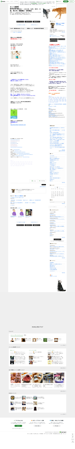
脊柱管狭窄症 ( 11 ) (53, 164)
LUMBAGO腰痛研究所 (53, 269)
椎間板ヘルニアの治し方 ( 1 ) (54, 172)
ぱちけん (51, 235)
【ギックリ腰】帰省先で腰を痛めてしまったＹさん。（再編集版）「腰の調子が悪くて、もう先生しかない (57, 134)
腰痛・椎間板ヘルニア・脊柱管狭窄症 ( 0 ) (56, 168)
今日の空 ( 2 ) (52, 161)
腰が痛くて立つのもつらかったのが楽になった (57, 65)
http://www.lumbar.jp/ (16, 149)
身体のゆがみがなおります (54, 60)
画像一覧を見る (62, 150)
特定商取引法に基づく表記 (58, 433)
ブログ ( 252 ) (52, 155)
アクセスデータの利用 (48, 433)
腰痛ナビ (50, 108)
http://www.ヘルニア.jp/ (18, 150)
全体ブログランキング (53, 35)
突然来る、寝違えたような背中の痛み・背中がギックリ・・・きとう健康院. (57, 140)
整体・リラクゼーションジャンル (54, 36)
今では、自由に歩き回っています (55, 55)
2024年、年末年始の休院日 (54, 132)
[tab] (17, 335)
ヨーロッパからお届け (33, 350)
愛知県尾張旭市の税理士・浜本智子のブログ (57, 256)
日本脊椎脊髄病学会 (52, 114)
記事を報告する (43, 186)
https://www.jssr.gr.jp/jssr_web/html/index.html (22, 153)
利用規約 (41, 433)
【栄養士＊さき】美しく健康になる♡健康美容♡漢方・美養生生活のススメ (57, 226)
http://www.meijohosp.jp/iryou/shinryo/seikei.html (26, 154)
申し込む (56, 425)
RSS (51, 275)
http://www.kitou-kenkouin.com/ (18, 124)
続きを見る (63, 32)
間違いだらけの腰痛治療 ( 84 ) (54, 158)
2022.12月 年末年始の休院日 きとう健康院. (57, 143)
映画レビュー (12, 350)
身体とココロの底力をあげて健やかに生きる (57, 246)
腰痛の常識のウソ (52, 265)
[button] (72, 441)
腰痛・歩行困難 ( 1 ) (53, 169)
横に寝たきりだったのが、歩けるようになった (57, 56)
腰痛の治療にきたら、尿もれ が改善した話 (56, 50)
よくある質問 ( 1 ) (52, 165)
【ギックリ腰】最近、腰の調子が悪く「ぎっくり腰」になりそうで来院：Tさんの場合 (57, 138)
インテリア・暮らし (51, 350)
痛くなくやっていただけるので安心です (56, 59)
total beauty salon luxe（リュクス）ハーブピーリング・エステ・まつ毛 (57, 251)
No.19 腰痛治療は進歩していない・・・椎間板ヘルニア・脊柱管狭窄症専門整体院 (27, 28)
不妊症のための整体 (53, 268)
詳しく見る (37, 425)
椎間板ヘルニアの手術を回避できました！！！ (57, 58)
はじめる (18, 425)
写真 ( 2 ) (51, 176)
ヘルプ (65, 433)
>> (59, 187)
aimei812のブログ (53, 214)
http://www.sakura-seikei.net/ (19, 155)
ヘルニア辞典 (51, 110)
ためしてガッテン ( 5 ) (53, 157)
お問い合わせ (36, 433)
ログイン (71, 1)
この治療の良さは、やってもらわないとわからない (58, 57)
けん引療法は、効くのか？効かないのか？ (17, 197)
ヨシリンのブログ (52, 221)
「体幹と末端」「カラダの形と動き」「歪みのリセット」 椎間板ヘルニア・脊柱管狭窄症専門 (26, 200)
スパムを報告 (30, 433)
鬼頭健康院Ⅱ (52, 262)
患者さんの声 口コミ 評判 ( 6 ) (55, 166)
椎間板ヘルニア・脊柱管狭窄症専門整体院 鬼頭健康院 (57, 104)
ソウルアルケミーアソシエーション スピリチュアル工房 (57, 219)
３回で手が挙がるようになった (55, 61)
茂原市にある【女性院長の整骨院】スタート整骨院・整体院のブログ (57, 216)
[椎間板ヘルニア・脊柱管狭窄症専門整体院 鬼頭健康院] (49, 105)
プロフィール (58, 25)
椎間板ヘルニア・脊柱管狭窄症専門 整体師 (60, 24)
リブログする (42, 180)
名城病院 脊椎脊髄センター (53, 116)
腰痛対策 (50, 112)
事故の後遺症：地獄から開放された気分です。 (57, 62)
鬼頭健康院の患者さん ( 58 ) (54, 159)
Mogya (51, 233)
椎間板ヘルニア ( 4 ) (53, 162)
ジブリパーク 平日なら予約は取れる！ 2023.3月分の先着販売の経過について (56, 145)
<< (55, 187)
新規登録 (65, 1)
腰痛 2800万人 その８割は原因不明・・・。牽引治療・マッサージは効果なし (23, 202)
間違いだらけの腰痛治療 (17, 32)
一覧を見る (63, 149)
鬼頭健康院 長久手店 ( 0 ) (54, 173)
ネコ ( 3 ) (51, 175)
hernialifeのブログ (53, 223)
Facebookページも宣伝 (52, 106)
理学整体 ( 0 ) (52, 179)
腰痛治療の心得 (52, 266)
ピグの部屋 (62, 25)
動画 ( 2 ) (51, 180)
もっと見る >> (13, 205)
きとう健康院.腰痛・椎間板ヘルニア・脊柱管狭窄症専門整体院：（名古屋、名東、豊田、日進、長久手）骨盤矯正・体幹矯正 (25, 9)
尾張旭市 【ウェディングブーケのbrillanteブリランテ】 (57, 253)
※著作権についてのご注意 (53, 276)
